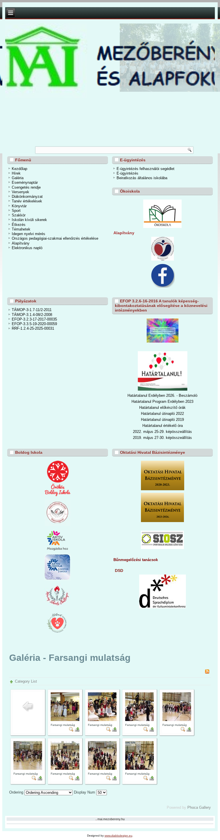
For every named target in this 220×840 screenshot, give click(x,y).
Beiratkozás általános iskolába (142, 178)
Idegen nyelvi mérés (28, 234)
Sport (16, 210)
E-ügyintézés (127, 173)
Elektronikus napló (27, 248)
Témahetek (21, 229)
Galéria (17, 178)
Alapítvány (21, 243)
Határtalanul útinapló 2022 (162, 413)
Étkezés (18, 224)
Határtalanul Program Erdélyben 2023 (162, 401)
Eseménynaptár (25, 182)
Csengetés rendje (26, 187)
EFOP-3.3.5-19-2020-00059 (34, 324)
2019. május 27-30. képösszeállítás (162, 437)
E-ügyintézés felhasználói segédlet (145, 169)
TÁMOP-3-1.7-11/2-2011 (32, 310)
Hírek (16, 173)
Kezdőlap (19, 169)
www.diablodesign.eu (118, 835)
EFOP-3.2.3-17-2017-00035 (34, 319)
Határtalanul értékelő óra (162, 425)
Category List (26, 681)
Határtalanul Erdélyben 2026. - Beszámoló (162, 395)
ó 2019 (178, 419)
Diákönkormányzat (27, 196)
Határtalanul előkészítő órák (162, 407)
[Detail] (71, 730)
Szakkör (18, 215)
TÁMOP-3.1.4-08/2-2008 (32, 314)
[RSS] (207, 672)
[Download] (77, 730)
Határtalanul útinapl (157, 419)
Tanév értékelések (27, 201)
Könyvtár (19, 206)
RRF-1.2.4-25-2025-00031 (33, 328)
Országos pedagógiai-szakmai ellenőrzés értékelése (55, 238)
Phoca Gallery (199, 807)
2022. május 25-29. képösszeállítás (162, 431)
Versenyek (20, 192)
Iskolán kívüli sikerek (29, 220)
